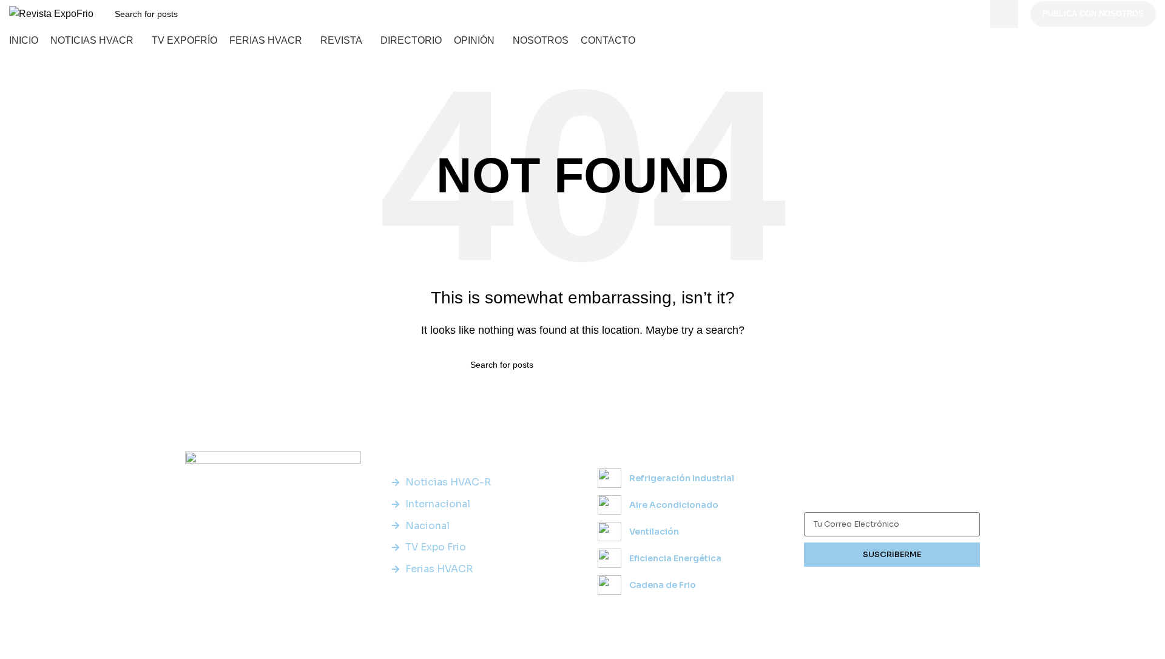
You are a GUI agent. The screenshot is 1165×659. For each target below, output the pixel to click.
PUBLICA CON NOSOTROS (1093, 13)
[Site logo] (51, 13)
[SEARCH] (1004, 14)
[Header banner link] (582, 329)
